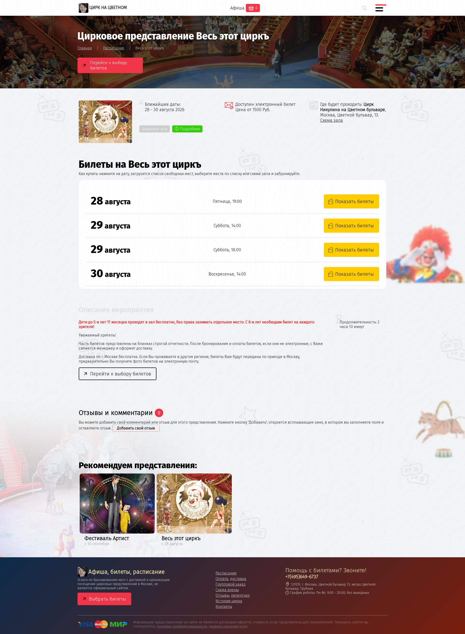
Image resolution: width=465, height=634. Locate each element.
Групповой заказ (231, 584)
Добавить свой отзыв (136, 428)
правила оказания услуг (228, 626)
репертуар (240, 595)
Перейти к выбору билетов (108, 65)
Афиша (237, 8)
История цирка (229, 601)
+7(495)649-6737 (301, 577)
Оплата (222, 578)
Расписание (226, 573)
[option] (117, 511)
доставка (238, 578)
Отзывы (222, 595)
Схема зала (331, 120)
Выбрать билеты (107, 599)
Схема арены (227, 590)
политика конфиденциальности (182, 626)
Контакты (224, 606)
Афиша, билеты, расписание (126, 571)
